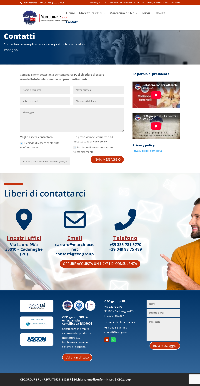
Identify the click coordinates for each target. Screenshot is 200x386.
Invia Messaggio (107, 159)
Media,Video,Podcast (157, 3)
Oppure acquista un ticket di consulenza (100, 263)
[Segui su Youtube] (106, 339)
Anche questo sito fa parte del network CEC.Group (117, 3)
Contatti (72, 22)
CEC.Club (175, 3)
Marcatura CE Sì (90, 13)
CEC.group (124, 379)
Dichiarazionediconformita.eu (94, 379)
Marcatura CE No (121, 13)
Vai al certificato (77, 357)
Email (74, 238)
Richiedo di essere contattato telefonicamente (40, 145)
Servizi (146, 13)
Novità (160, 13)
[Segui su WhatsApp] (113, 339)
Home (70, 13)
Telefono (125, 238)
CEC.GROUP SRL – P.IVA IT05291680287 (45, 379)
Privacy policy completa (147, 150)
